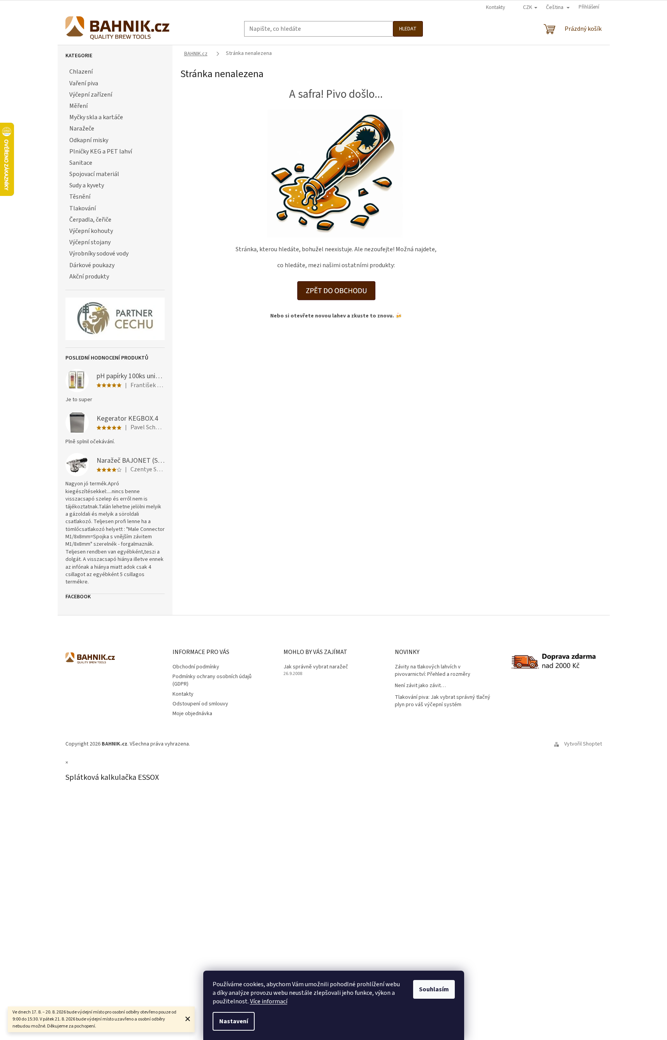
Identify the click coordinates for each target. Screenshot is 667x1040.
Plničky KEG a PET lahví (100, 151)
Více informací (268, 1001)
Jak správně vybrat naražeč (315, 667)
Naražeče (81, 128)
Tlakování (82, 208)
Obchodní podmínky (195, 667)
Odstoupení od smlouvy (200, 704)
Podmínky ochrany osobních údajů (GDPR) (212, 680)
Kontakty (495, 7)
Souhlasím (434, 989)
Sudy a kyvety (86, 185)
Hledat (408, 29)
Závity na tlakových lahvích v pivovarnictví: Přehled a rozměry (432, 670)
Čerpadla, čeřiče (90, 219)
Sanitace (80, 163)
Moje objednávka (192, 713)
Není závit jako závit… (420, 685)
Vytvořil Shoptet (583, 744)
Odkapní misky (88, 140)
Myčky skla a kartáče (96, 117)
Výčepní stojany (90, 242)
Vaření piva (83, 83)
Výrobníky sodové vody (98, 253)
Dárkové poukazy (91, 265)
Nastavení (233, 1021)
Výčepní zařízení (90, 94)
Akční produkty (89, 276)
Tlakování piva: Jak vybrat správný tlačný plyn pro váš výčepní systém (442, 701)
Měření (78, 106)
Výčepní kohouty (91, 231)
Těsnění (79, 196)
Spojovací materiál (94, 174)
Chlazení (81, 71)
